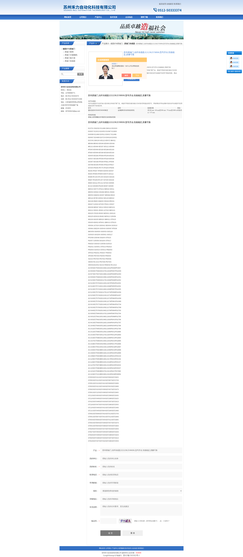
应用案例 (121, 548)
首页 (98, 44)
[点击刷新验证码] (125, 521)
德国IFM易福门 (117, 44)
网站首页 (67, 17)
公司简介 (83, 17)
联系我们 (177, 4)
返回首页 (162, 4)
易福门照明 (69, 52)
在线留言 (170, 4)
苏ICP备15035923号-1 (131, 555)
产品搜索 (65, 68)
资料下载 (144, 17)
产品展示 (105, 44)
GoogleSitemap (108, 555)
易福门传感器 (70, 61)
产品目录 (65, 43)
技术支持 (113, 17)
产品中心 (98, 17)
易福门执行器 (70, 58)
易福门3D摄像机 (71, 55)
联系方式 (65, 81)
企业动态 (129, 17)
